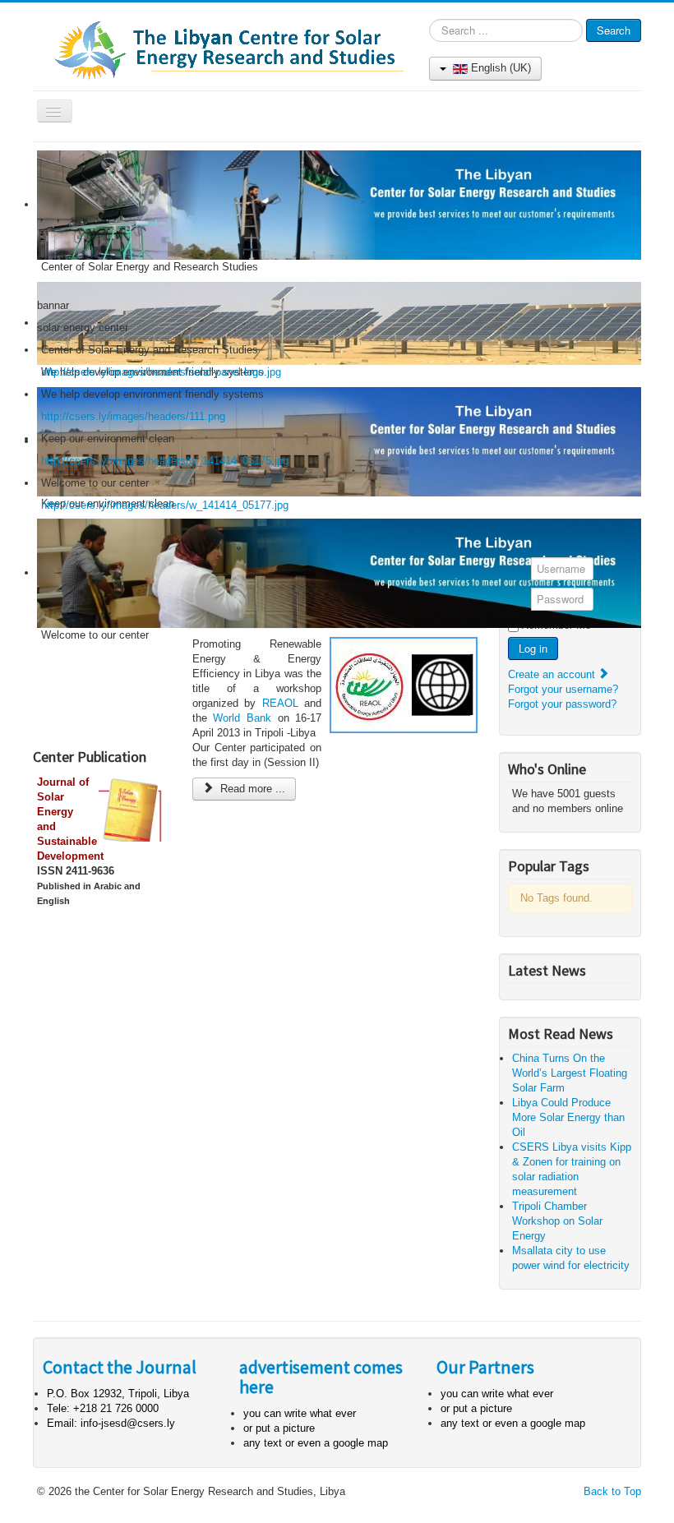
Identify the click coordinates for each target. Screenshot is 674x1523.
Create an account (553, 674)
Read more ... (251, 788)
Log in (533, 648)
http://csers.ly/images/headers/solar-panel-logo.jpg (161, 372)
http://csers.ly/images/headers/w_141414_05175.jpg (165, 461)
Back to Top (612, 1491)
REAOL (280, 703)
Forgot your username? (563, 689)
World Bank (242, 718)
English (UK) (499, 68)
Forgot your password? (562, 704)
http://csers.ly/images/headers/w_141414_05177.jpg (165, 505)
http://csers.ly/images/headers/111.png (133, 416)
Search (613, 30)
